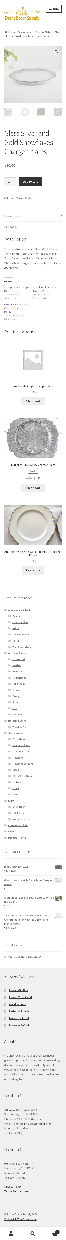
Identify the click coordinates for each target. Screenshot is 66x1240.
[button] (56, 51)
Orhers (12, 831)
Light (11, 800)
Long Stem (18, 683)
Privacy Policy (12, 1186)
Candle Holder (20, 622)
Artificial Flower (17, 653)
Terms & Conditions (16, 1191)
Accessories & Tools (19, 610)
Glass (15, 769)
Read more (33, 570)
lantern (16, 782)
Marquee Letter (21, 819)
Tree (14, 708)
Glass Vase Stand (22, 776)
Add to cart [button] (33, 401)
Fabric (15, 628)
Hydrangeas (19, 677)
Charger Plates (43, 32)
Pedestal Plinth (17, 837)
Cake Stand (18, 739)
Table (15, 640)
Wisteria (17, 714)
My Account (11, 1234)
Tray (15, 794)
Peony (15, 696)
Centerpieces (25, 32)
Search (33, 1234)
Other (15, 690)
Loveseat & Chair (18, 825)
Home (11, 32)
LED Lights (18, 813)
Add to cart (30, 181)
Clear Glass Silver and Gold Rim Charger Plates (16, 308)
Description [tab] (11, 216)
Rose (15, 702)
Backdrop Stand (17, 720)
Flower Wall (18, 659)
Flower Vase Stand (23, 763)
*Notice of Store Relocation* (24, 957)
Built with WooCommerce (20, 1219)
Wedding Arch (20, 727)
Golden (16, 665)
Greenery (17, 671)
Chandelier (18, 806)
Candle (16, 616)
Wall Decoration (21, 647)
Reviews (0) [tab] (11, 227)
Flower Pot (18, 757)
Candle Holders (21, 745)
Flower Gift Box (20, 634)
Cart (51, 1230)
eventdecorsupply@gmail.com (32, 1123)
